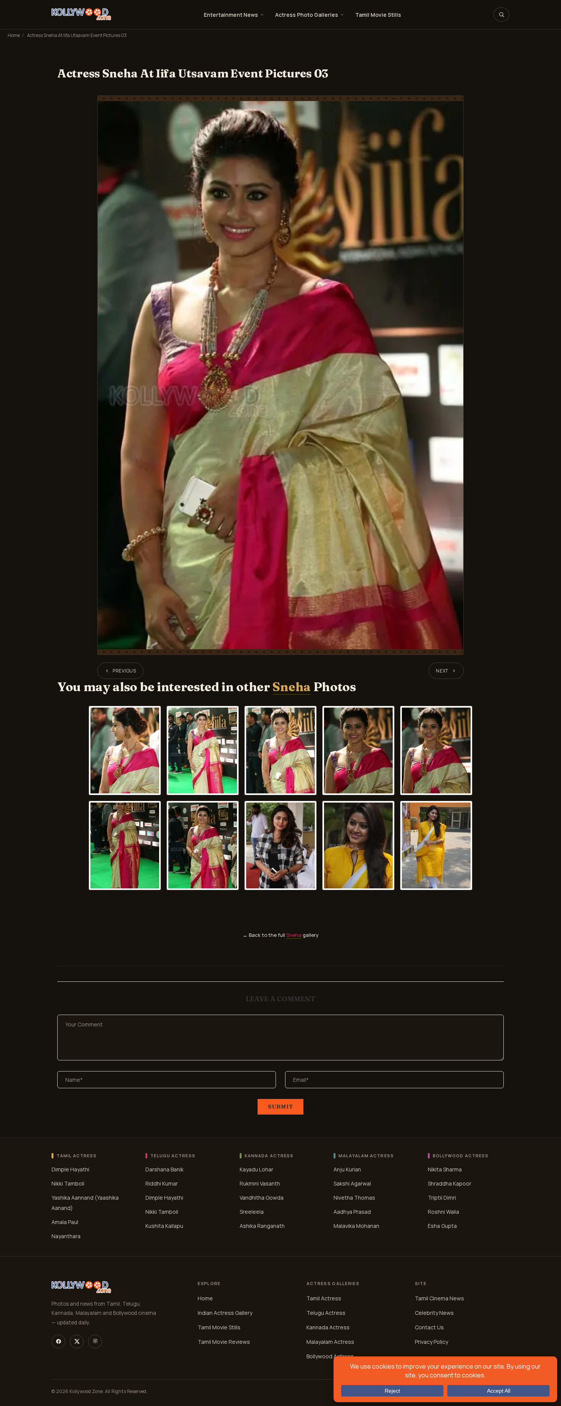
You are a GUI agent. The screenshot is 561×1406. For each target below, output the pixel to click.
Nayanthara (66, 1236)
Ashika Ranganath (262, 1225)
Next (442, 671)
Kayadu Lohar (256, 1169)
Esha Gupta (442, 1225)
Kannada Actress (328, 1327)
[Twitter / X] (77, 1341)
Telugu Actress (325, 1312)
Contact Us (429, 1327)
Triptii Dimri (442, 1197)
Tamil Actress (323, 1298)
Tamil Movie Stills (378, 14)
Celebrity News (434, 1312)
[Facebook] (58, 1341)
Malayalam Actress (330, 1341)
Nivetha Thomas (354, 1197)
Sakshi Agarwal (352, 1183)
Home (14, 35)
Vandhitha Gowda (262, 1197)
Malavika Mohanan (356, 1225)
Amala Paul (65, 1222)
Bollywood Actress (330, 1356)
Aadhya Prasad (352, 1211)
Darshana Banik (164, 1169)
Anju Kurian (347, 1169)
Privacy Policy (431, 1341)
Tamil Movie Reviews (224, 1341)
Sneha (291, 686)
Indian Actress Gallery (225, 1312)
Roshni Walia (443, 1211)
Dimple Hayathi (70, 1169)
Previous (124, 671)
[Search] (501, 14)
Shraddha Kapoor (449, 1183)
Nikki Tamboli (68, 1183)
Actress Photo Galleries (306, 14)
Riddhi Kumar (161, 1183)
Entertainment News (231, 14)
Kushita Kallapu (164, 1225)
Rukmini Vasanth (260, 1183)
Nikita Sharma (445, 1169)
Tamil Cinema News (439, 1298)
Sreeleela (252, 1211)
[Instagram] (95, 1341)
